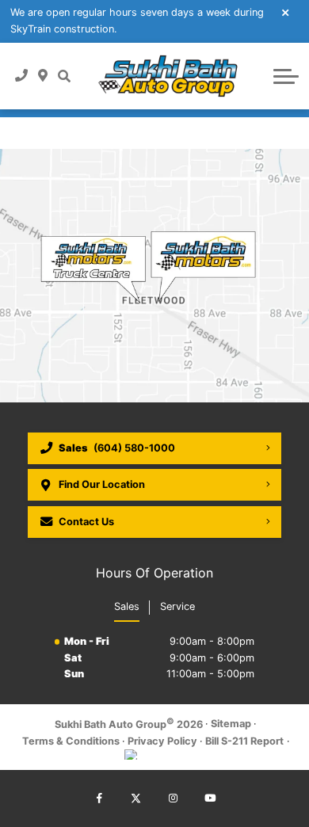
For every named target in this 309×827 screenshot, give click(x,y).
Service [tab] (177, 606)
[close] (286, 12)
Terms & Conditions (71, 741)
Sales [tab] (126, 606)
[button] (63, 75)
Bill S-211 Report (244, 741)
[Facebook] (99, 798)
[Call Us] (21, 75)
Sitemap (231, 724)
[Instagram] (173, 798)
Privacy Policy (162, 741)
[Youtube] (210, 798)
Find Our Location (102, 484)
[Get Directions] (43, 75)
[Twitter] (136, 798)
